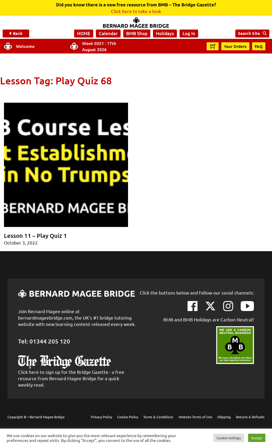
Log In (188, 33)
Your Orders (235, 46)
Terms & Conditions (158, 417)
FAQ (259, 46)
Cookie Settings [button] (228, 438)
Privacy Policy (101, 417)
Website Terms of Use (195, 417)
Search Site (249, 33)
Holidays (165, 33)
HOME (83, 33)
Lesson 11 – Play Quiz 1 (35, 235)
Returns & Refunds (250, 417)
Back (17, 33)
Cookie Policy (127, 417)
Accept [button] (256, 438)
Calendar (108, 33)
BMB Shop (136, 33)
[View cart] (213, 46)
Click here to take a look (136, 11)
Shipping (224, 417)
